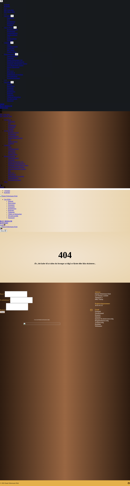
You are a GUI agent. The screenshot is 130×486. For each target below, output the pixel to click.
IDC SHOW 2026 (6, 116)
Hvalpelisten (12, 134)
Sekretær (98, 317)
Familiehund (12, 125)
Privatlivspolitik (13, 216)
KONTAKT (4, 223)
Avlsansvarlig (99, 322)
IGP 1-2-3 (11, 173)
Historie (10, 201)
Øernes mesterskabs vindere (17, 169)
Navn (2, 294)
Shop (5, 182)
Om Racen (7, 120)
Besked (3, 310)
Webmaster (98, 326)
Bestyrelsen (12, 203)
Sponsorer (11, 218)
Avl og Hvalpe (9, 131)
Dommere (11, 205)
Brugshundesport (9, 156)
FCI (9, 123)
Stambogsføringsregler (15, 138)
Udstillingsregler (13, 149)
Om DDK (7, 199)
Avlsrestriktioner (13, 136)
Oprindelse (11, 121)
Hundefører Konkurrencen (16, 163)
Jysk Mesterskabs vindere (16, 167)
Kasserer (98, 315)
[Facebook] (1, 113)
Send (2, 312)
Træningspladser (13, 158)
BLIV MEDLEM (6, 221)
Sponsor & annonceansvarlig (104, 319)
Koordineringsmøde (14, 180)
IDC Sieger (11, 152)
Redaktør (98, 324)
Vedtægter (11, 212)
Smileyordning (13, 142)
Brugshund (11, 127)
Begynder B (12, 174)
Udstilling (7, 145)
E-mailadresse (5, 300)
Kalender (7, 192)
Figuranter (11, 160)
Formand (98, 311)
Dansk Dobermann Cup (15, 162)
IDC (9, 171)
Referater (11, 210)
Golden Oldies (12, 154)
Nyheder (7, 191)
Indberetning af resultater (16, 176)
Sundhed (11, 129)
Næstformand (99, 313)
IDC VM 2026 (5, 114)
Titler (9, 147)
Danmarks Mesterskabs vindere (18, 165)
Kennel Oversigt (13, 132)
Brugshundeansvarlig (102, 320)
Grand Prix (11, 151)
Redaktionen (12, 208)
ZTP (9, 140)
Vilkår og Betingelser (15, 214)
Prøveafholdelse (13, 178)
